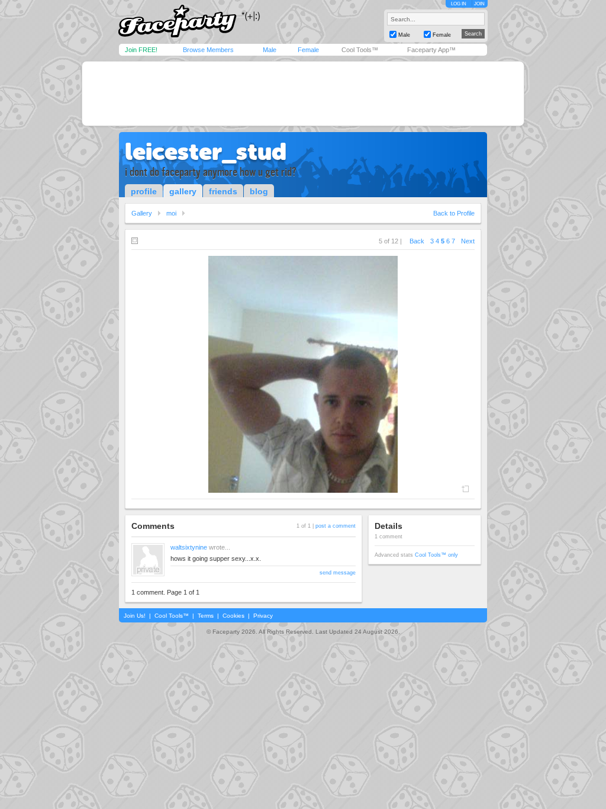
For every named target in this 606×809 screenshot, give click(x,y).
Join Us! (135, 615)
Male (269, 49)
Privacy (263, 615)
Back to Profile (454, 213)
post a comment (335, 526)
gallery (182, 191)
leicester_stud (205, 151)
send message (338, 573)
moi (171, 213)
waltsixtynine (188, 547)
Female (308, 49)
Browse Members (208, 49)
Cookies (233, 615)
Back (417, 241)
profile (144, 191)
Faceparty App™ (431, 49)
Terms (206, 615)
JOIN (479, 4)
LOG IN (458, 4)
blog (259, 191)
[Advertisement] (303, 93)
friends (223, 191)
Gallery (141, 213)
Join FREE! (141, 49)
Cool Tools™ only (436, 555)
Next (468, 241)
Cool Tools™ (359, 49)
